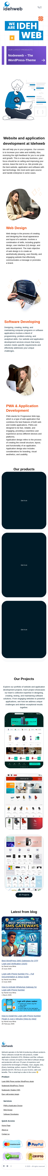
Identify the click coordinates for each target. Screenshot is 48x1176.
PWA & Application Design (12, 1106)
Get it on (24, 500)
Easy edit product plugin (10, 1094)
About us (5, 1130)
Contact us (6, 1134)
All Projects (24, 894)
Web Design (7, 1110)
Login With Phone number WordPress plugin (18, 1081)
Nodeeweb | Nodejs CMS (11, 1090)
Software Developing (11, 1114)
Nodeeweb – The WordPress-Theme (21, 58)
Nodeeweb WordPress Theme (13, 1086)
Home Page (6, 1125)
